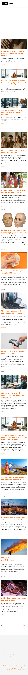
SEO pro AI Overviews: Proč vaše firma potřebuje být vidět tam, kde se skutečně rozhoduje (14, 83)
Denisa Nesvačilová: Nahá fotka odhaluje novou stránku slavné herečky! (12, 53)
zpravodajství (3, 64)
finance (2, 123)
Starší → (25, 626)
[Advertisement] (14, 21)
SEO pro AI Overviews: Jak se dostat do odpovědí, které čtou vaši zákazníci (12, 112)
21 (18, 626)
